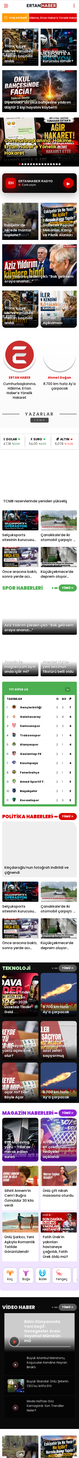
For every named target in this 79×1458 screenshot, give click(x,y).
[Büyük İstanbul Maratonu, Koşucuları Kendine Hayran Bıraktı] (16, 1371)
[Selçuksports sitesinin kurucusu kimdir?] (20, 520)
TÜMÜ (39, 420)
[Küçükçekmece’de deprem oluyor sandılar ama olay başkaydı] (59, 557)
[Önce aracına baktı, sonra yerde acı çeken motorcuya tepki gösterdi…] (20, 557)
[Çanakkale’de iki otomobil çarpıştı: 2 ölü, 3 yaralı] (59, 520)
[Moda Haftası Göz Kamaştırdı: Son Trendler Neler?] (16, 1414)
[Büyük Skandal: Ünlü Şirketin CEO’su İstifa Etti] (16, 1391)
